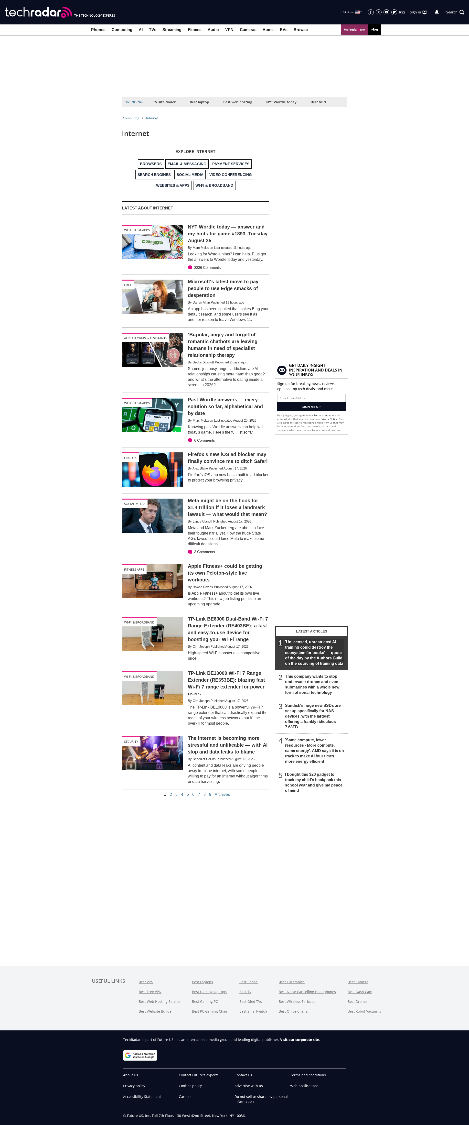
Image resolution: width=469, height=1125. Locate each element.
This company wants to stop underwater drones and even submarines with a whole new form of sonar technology (312, 684)
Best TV (245, 991)
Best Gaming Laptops (209, 991)
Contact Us (243, 1075)
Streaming (171, 30)
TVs (152, 30)
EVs (284, 30)
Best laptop (199, 102)
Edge (128, 285)
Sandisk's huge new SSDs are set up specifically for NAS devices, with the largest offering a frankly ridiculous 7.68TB (313, 716)
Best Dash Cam (360, 991)
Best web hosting (237, 102)
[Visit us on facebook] (371, 12)
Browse (301, 30)
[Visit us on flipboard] (394, 12)
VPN (229, 30)
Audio (213, 30)
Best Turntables (292, 982)
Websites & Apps (137, 230)
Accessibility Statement (142, 1096)
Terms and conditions (308, 1075)
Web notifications (304, 1085)
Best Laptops (202, 982)
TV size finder (164, 102)
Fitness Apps (134, 569)
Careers (185, 1096)
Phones (98, 30)
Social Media (134, 504)
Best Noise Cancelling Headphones (307, 991)
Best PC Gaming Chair (210, 1011)
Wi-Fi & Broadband (139, 622)
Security (131, 741)
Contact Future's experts (199, 1075)
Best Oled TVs (250, 1001)
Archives (222, 795)
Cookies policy (190, 1085)
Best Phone (248, 982)
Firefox (130, 458)
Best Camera (358, 982)
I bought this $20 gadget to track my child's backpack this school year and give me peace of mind (313, 782)
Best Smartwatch (253, 1011)
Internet (152, 118)
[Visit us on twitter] (379, 12)
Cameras (248, 30)
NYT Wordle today (281, 102)
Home (268, 30)
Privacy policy (134, 1085)
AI (141, 30)
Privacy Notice (329, 419)
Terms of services (324, 415)
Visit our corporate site (299, 1039)
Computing (122, 30)
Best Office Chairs (293, 1011)
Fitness (195, 30)
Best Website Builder (156, 1011)
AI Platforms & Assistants (145, 338)
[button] (455, 12)
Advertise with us (248, 1085)
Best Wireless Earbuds (297, 1001)
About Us (130, 1075)
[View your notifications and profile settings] (437, 12)
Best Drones (357, 1001)
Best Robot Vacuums (364, 1011)
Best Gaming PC (205, 1001)
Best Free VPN (150, 991)
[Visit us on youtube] (386, 12)
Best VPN (318, 102)
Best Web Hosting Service (159, 1001)
